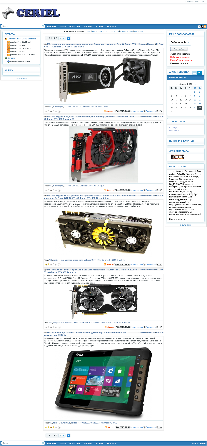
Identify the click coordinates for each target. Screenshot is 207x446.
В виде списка (194, 73)
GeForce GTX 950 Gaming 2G (92, 186)
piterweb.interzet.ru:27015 (22, 55)
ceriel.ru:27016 (18, 45)
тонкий (56, 423)
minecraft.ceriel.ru (20, 61)
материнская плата (178, 197)
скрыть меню (21, 78)
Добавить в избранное (194, 2)
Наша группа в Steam (202, 26)
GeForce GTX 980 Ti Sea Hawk (95, 107)
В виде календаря (199, 73)
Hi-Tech (159, 44)
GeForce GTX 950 (71, 186)
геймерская (174, 187)
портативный (175, 209)
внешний (189, 184)
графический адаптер (62, 260)
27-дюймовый (190, 171)
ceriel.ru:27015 (21, 42)
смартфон (173, 212)
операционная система (179, 205)
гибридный (196, 187)
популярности (98, 31)
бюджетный (186, 181)
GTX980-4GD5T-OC (122, 323)
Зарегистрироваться (180, 54)
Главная (142, 44)
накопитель (174, 202)
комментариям (126, 31)
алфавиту (138, 31)
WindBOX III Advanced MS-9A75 (103, 423)
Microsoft (184, 176)
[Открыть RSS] (105, 111)
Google (198, 174)
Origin (195, 177)
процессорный (188, 209)
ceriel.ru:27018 (18, 51)
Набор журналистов (180, 57)
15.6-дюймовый (176, 171)
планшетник (195, 205)
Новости (151, 44)
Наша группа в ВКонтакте (199, 26)
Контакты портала (179, 63)
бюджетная (174, 182)
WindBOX (86, 423)
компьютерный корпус (178, 194)
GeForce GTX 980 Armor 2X (102, 323)
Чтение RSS (204, 26)
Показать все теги (177, 219)
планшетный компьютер (180, 207)
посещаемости (112, 31)
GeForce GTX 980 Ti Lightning (114, 260)
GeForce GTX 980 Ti (72, 107)
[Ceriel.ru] (177, 159)
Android (172, 174)
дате (89, 31)
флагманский (195, 214)
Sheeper (110, 111)
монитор (186, 199)
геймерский (185, 187)
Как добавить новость (181, 60)
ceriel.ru (202, 443)
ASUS (181, 173)
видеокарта (58, 107)
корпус (193, 194)
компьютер (76, 423)
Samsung (173, 179)
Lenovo (175, 176)
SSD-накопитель (186, 179)
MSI (50, 107)
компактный (65, 423)
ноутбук (184, 202)
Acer (199, 171)
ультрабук (184, 214)
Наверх (69, 38)
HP (170, 177)
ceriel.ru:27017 (20, 48)
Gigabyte (190, 174)
